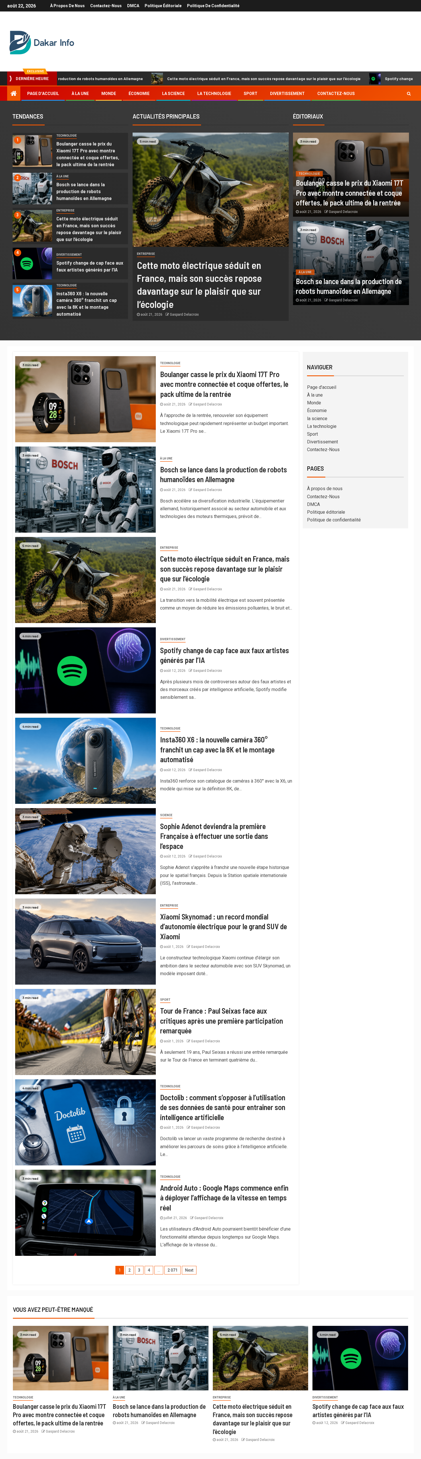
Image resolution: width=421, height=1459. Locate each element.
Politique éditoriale (163, 5)
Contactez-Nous (106, 5)
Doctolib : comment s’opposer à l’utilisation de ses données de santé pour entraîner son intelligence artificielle (222, 1107)
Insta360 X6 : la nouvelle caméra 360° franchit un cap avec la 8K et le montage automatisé (86, 303)
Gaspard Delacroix (184, 315)
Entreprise (65, 210)
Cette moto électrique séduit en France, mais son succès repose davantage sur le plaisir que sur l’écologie (176, 78)
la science (173, 93)
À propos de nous (67, 5)
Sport (250, 93)
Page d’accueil (43, 93)
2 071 (173, 1270)
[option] (70, 152)
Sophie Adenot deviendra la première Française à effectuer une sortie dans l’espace (214, 836)
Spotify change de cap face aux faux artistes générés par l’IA (353, 78)
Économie (139, 93)
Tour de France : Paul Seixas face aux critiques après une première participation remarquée (221, 1020)
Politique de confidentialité (213, 5)
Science (166, 815)
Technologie (66, 135)
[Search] (408, 93)
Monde (108, 93)
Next (189, 1270)
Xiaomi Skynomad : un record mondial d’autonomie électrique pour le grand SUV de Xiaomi (223, 926)
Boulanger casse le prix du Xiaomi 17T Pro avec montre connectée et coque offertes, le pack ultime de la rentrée (350, 192)
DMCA (133, 5)
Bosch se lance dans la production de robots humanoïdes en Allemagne (84, 191)
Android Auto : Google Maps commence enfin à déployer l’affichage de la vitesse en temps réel (224, 1197)
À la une (80, 93)
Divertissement (287, 93)
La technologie (214, 93)
